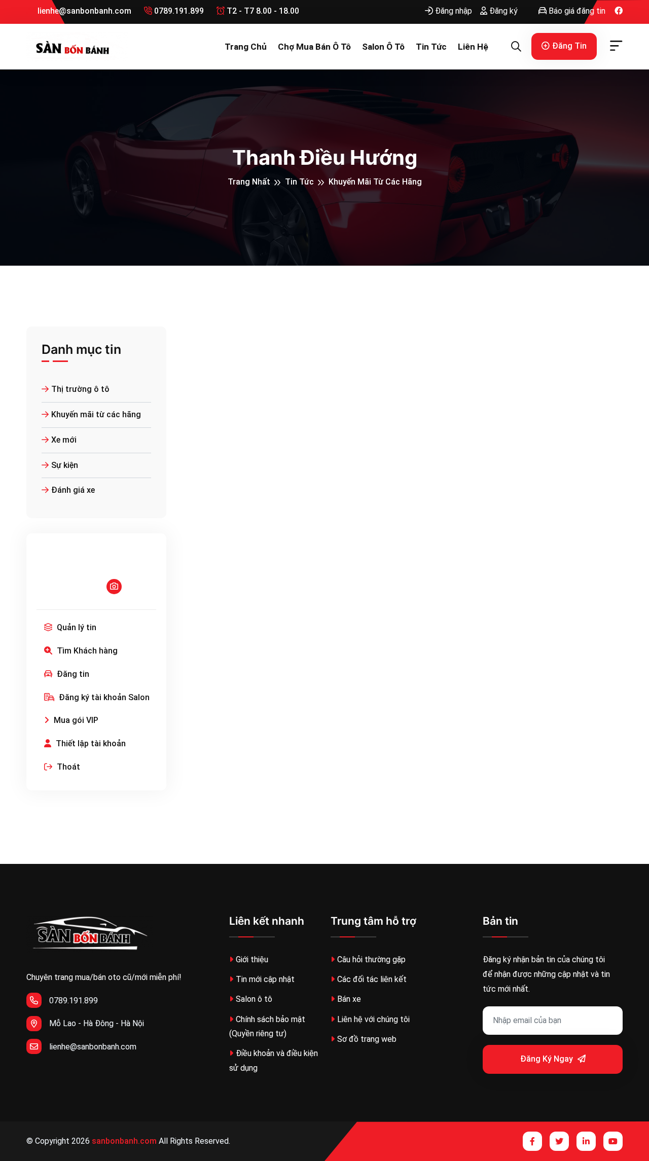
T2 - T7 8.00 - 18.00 (262, 11)
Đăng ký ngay (547, 1059)
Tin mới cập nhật (265, 979)
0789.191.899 (178, 11)
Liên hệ (473, 47)
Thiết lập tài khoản (90, 743)
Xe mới (64, 440)
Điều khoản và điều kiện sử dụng (273, 1060)
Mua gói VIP (75, 720)
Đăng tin (569, 46)
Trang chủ (246, 47)
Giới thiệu (252, 959)
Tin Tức (431, 47)
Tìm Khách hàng (86, 651)
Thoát (67, 767)
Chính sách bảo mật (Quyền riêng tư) (267, 1026)
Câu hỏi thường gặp (371, 959)
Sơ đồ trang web (366, 1039)
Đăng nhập (452, 11)
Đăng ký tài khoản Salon (103, 697)
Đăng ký (502, 11)
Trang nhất (249, 182)
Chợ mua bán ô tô (314, 47)
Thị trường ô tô (80, 389)
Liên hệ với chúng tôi (373, 1019)
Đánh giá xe (73, 490)
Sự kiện (64, 465)
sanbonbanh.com (124, 1141)
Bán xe (349, 999)
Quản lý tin (75, 627)
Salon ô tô (383, 47)
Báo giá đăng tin (576, 11)
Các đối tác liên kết (372, 979)
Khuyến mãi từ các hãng (375, 182)
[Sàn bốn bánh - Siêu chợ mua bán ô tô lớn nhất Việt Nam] (77, 46)
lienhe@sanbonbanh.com (83, 11)
